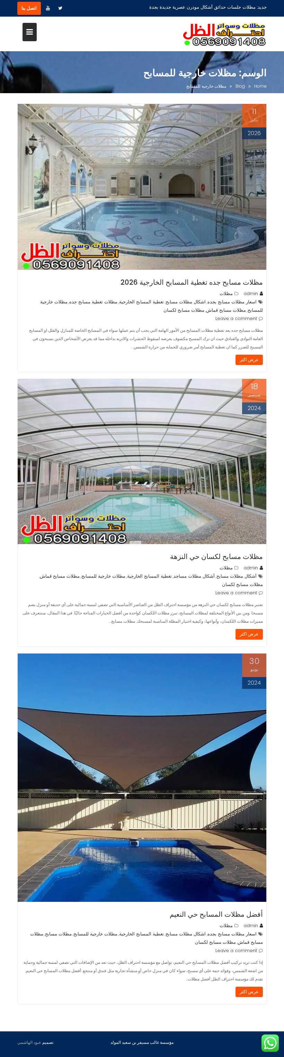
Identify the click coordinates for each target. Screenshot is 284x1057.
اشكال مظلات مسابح (186, 302)
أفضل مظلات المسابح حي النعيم (216, 914)
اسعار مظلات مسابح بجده (232, 302)
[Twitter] (60, 8)
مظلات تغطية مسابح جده (93, 302)
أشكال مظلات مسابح (236, 576)
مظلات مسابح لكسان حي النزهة (216, 556)
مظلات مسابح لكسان (183, 310)
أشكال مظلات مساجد (194, 576)
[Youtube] (47, 8)
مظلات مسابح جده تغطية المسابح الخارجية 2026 (192, 282)
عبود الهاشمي (29, 1042)
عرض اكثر (249, 359)
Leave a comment (236, 318)
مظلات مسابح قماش (226, 310)
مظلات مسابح (58, 934)
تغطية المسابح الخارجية (141, 302)
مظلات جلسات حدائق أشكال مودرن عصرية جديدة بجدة (202, 7)
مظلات (226, 293)
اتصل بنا (29, 8)
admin (250, 293)
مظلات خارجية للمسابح (103, 576)
